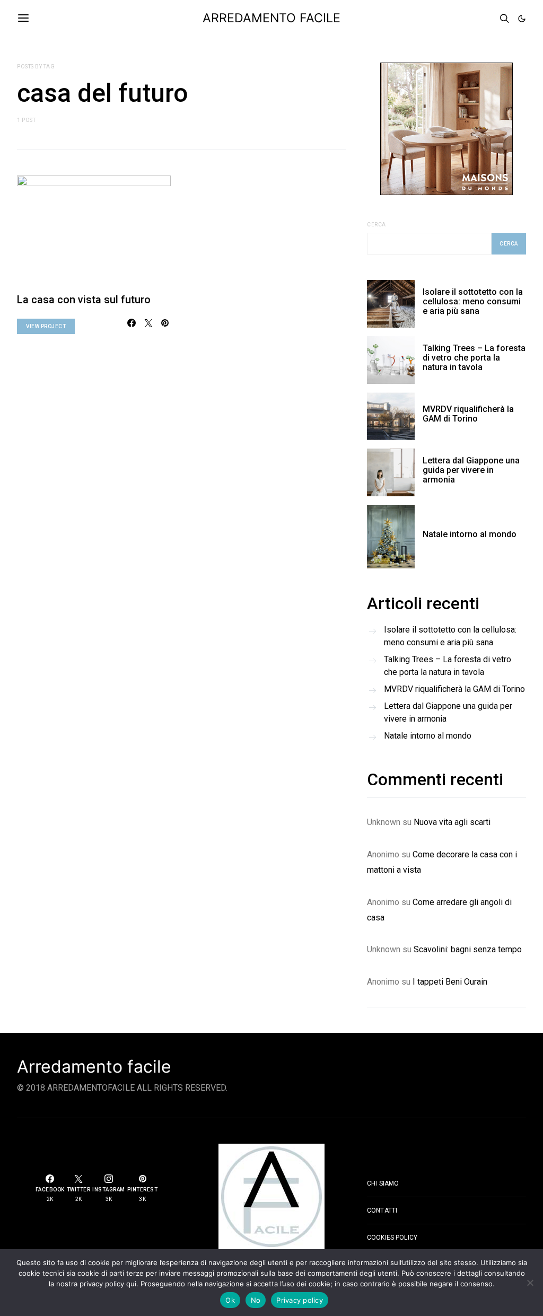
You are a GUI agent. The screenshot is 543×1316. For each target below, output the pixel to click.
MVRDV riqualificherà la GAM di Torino (468, 414)
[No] (529, 1282)
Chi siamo (383, 1183)
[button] (522, 18)
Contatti (382, 1210)
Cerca (376, 224)
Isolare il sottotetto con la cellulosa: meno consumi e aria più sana (473, 301)
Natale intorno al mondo (469, 534)
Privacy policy (299, 1300)
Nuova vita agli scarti (452, 822)
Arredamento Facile (271, 18)
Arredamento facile (94, 1066)
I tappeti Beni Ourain (450, 982)
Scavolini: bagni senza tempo (468, 949)
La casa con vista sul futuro (84, 299)
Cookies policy (392, 1237)
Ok (230, 1300)
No (256, 1300)
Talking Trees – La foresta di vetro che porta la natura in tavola (474, 357)
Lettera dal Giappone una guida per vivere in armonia (471, 470)
